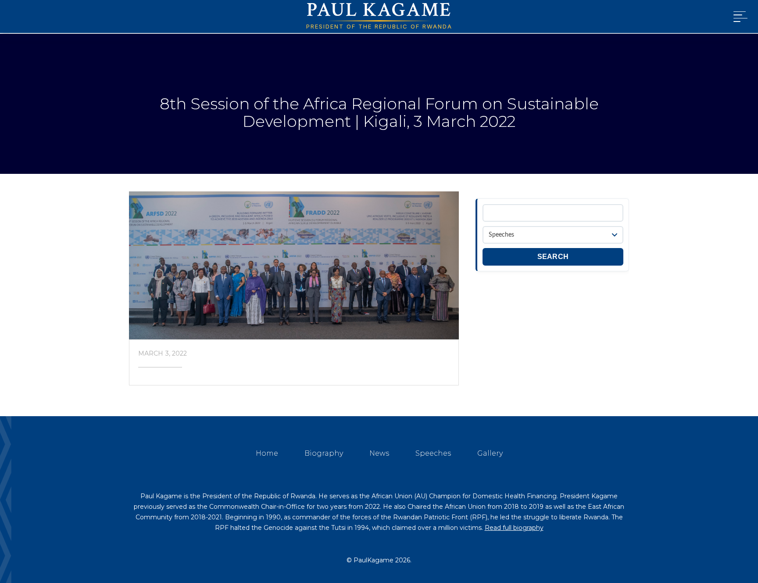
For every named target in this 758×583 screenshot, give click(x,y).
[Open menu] (738, 16)
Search (553, 256)
